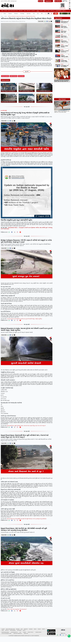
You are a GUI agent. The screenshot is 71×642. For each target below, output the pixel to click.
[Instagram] (69, 6)
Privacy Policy (30, 632)
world (5, 16)
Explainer (10, 13)
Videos (5, 13)
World (38, 10)
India (25, 10)
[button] (63, 1)
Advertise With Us (14, 632)
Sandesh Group (38, 632)
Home (2, 10)
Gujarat (5, 10)
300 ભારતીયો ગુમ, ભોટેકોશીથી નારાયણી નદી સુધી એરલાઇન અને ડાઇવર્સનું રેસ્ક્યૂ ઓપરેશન (26, 518)
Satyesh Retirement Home (6, 633)
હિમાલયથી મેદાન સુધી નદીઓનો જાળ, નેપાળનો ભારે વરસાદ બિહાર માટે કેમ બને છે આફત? (26, 425)
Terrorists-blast (21, 76)
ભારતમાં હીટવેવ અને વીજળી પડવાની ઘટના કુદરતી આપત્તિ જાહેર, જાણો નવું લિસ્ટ (24, 318)
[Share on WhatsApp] (69, 636)
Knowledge (22, 13)
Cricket (41, 10)
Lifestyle (52, 10)
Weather (20, 10)
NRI (41, 13)
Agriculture (29, 13)
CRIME (48, 10)
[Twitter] (69, 4)
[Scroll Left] (1, 13)
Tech (34, 13)
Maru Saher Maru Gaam (13, 10)
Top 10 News (58, 18)
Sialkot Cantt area (13, 76)
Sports (45, 10)
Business (33, 10)
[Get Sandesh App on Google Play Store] (51, 630)
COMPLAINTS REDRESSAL (17, 633)
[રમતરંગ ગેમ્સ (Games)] (48, 13)
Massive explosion (5, 76)
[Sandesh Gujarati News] (8, 5)
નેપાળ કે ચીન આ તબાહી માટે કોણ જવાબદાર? (17, 609)
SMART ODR (26, 633)
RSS (20, 632)
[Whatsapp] (69, 1)
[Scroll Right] (46, 13)
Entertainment (59, 10)
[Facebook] (69, 3)
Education (16, 13)
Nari (38, 13)
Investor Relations (5, 632)
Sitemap (24, 632)
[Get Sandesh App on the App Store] (51, 633)
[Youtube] (69, 8)
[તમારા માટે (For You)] (51, 13)
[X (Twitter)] (49, 21)
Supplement (48, 1)
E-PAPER (41, 1)
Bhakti (63, 10)
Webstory (29, 10)
